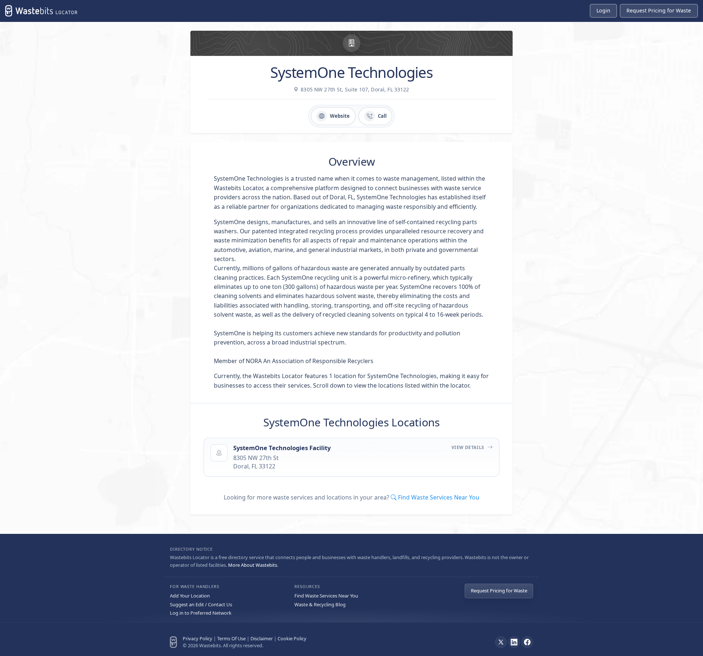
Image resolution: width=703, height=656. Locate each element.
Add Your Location (190, 595)
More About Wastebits (252, 565)
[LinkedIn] (514, 642)
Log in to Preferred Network (200, 613)
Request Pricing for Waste (499, 590)
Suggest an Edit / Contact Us (201, 604)
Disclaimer (261, 638)
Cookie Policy (292, 638)
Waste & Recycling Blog (320, 604)
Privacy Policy (197, 638)
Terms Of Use (231, 638)
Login (603, 10)
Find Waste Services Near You (326, 595)
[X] (501, 642)
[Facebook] (527, 642)
